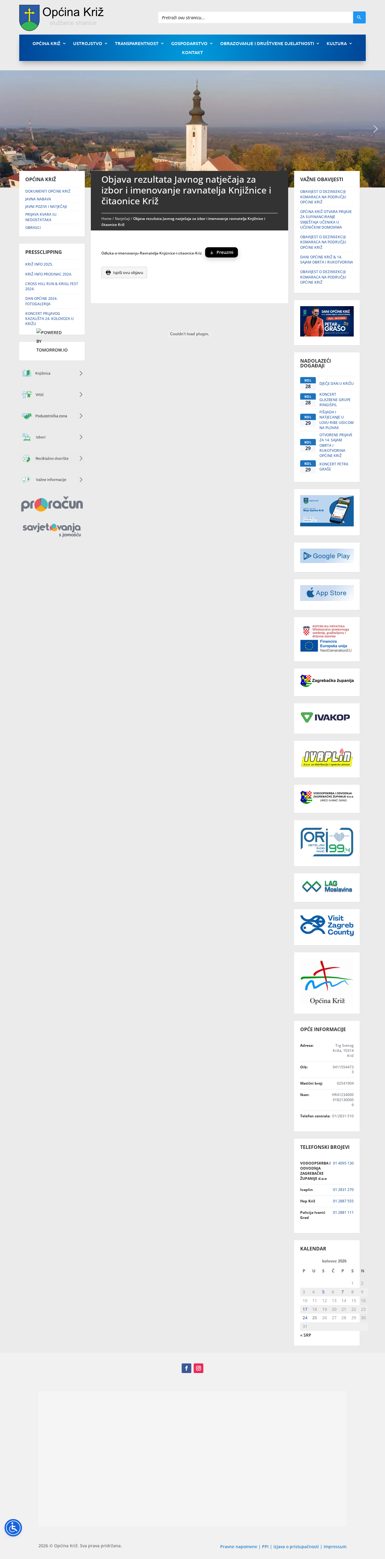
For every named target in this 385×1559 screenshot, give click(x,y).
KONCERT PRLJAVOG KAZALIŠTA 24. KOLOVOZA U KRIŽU (49, 319)
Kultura (337, 43)
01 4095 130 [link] (343, 1163)
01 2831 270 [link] (343, 1189)
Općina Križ (46, 43)
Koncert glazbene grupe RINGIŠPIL (335, 399)
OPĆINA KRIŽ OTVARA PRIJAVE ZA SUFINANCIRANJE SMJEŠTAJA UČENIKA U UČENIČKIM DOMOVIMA (326, 219)
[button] (375, 129)
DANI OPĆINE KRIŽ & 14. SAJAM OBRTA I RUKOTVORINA (326, 259)
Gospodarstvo (189, 43)
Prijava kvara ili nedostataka (41, 217)
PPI (265, 1546)
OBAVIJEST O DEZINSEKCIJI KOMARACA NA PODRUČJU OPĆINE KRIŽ (323, 197)
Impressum (335, 1546)
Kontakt (192, 52)
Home (106, 218)
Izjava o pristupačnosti (296, 1546)
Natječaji (122, 218)
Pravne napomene (238, 1546)
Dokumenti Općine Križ (47, 191)
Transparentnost (137, 43)
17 (305, 1309)
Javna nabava (38, 199)
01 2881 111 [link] (343, 1212)
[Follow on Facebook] (186, 1368)
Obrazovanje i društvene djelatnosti (267, 43)
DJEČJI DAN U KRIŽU (336, 383)
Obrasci (33, 227)
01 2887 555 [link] (343, 1201)
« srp (305, 1335)
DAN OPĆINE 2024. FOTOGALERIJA (41, 301)
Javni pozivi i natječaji (46, 206)
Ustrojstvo (87, 43)
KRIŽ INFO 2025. (39, 264)
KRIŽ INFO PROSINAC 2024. (48, 274)
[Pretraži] (359, 17)
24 (305, 1317)
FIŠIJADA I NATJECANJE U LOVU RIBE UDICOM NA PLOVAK (336, 420)
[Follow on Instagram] (198, 1368)
